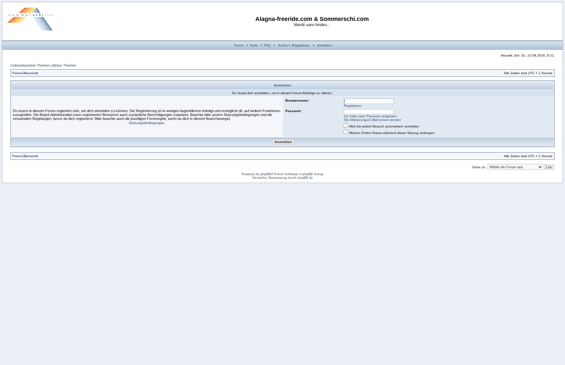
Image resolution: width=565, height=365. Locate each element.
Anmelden (324, 45)
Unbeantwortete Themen (30, 65)
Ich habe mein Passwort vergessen (370, 116)
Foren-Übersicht (25, 73)
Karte (254, 45)
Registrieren (301, 45)
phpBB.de (305, 177)
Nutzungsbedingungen (146, 123)
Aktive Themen (64, 65)
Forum (239, 45)
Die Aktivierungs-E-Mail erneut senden (372, 120)
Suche (283, 45)
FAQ (267, 45)
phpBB (266, 174)
